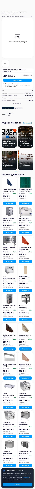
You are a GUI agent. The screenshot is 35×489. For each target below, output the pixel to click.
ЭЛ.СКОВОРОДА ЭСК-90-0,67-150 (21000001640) (24, 219)
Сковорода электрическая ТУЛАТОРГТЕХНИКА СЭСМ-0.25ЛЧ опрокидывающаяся (25, 423)
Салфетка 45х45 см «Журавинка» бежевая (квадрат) (25, 336)
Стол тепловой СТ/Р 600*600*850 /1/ (25, 452)
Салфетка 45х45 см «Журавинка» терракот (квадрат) (25, 248)
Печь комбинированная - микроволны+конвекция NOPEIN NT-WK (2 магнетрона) (9, 277)
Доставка (18, 108)
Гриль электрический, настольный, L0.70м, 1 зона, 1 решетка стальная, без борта (9, 394)
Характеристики (8, 108)
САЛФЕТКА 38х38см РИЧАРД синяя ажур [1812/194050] (9, 190)
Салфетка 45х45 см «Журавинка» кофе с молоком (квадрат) (25, 365)
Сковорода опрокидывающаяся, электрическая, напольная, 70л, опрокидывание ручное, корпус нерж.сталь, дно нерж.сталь (9, 423)
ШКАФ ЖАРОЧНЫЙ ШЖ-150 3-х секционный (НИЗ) (9, 307)
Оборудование (6, 12)
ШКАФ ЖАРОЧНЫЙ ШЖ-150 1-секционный (9, 248)
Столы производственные (9, 14)
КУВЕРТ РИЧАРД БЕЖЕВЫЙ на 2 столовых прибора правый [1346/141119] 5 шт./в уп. (25, 277)
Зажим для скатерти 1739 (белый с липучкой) (9, 365)
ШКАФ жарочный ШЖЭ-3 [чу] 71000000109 (8, 219)
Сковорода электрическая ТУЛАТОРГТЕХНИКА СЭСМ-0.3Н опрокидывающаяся (9, 452)
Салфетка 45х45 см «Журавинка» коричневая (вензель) (9, 336)
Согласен (17, 484)
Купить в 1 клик (17, 80)
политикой (26, 477)
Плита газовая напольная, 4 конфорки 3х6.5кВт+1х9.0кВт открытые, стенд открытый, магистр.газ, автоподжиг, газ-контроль (25, 307)
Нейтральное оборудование (18, 12)
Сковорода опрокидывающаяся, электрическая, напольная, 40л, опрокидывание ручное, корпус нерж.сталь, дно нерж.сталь (25, 394)
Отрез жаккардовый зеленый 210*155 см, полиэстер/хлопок (25, 190)
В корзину (9, 203)
